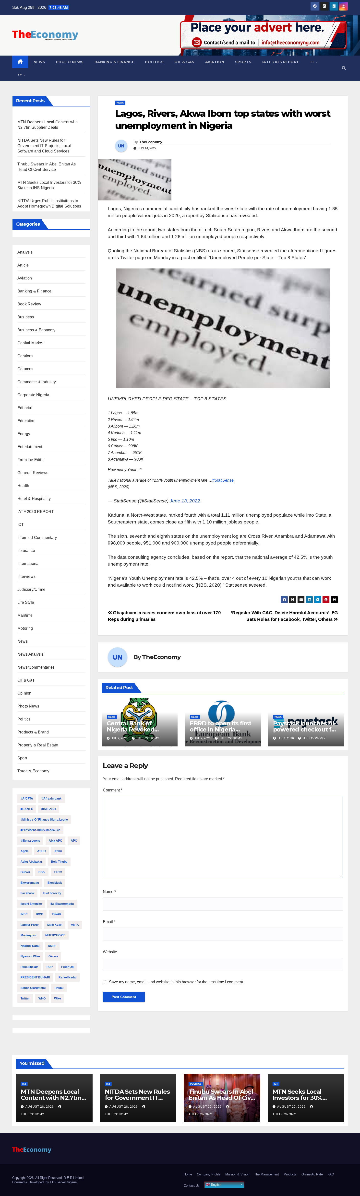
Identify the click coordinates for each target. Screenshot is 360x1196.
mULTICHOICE (55, 935)
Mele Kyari (54, 925)
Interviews (26, 576)
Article (23, 265)
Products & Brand (33, 732)
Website (110, 952)
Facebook (27, 893)
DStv (41, 872)
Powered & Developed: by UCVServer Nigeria (44, 1182)
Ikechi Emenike (31, 904)
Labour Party (30, 925)
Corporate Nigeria (33, 395)
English (215, 1184)
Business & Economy (36, 330)
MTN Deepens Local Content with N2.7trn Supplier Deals (51, 1097)
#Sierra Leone (30, 840)
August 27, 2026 (208, 1106)
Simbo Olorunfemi (33, 988)
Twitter (25, 998)
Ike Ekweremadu (62, 904)
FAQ (331, 1174)
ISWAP (56, 914)
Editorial (24, 408)
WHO (42, 998)
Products (290, 1174)
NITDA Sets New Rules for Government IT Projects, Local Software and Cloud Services (44, 145)
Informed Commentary (37, 537)
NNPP (52, 946)
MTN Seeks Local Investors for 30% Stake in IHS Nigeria (300, 1097)
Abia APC (55, 840)
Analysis (25, 252)
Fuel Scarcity (52, 893)
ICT (20, 525)
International (28, 563)
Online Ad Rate (312, 1174)
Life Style (25, 602)
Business (25, 317)
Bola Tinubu (59, 861)
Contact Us (192, 1185)
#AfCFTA (27, 798)
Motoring (25, 628)
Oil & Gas (184, 62)
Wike (57, 998)
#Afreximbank (51, 798)
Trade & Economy (33, 771)
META (75, 925)
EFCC (58, 872)
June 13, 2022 (185, 500)
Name (109, 892)
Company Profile (208, 1174)
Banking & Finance (114, 62)
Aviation (214, 62)
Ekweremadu (30, 882)
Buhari (25, 872)
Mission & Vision (237, 1174)
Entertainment (29, 447)
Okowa (53, 956)
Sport (22, 758)
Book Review (29, 304)
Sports (243, 62)
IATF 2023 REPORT (280, 62)
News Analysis (30, 654)
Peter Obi (67, 967)
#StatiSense (223, 480)
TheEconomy (150, 142)
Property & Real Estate (37, 745)
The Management (266, 1174)
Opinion (24, 693)
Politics (154, 62)
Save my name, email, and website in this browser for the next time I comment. (176, 982)
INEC (24, 914)
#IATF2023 (48, 809)
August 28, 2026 (40, 1106)
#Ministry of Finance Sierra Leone (44, 819)
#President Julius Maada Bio (40, 830)
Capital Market (30, 343)
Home (188, 1174)
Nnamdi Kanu (30, 946)
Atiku (58, 851)
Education (26, 421)
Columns (25, 369)
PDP (50, 967)
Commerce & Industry (36, 382)
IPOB (39, 914)
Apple (25, 851)
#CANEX (27, 809)
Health (23, 486)
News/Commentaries (36, 667)
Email (109, 922)
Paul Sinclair (29, 967)
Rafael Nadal (67, 977)
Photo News (70, 62)
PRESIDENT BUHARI (35, 977)
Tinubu (58, 988)
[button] (344, 68)
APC (74, 840)
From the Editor (31, 460)
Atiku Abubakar (31, 861)
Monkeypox (29, 935)
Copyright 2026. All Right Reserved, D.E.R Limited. (48, 1178)
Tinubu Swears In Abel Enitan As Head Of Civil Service (221, 1097)
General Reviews (32, 473)
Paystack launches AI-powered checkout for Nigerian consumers (305, 729)
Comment (112, 790)
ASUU (41, 851)
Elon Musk (55, 882)
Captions (25, 356)
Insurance (26, 550)
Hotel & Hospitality (34, 499)
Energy (23, 434)
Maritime (25, 615)
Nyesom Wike (30, 956)
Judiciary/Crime (31, 589)
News (39, 62)
